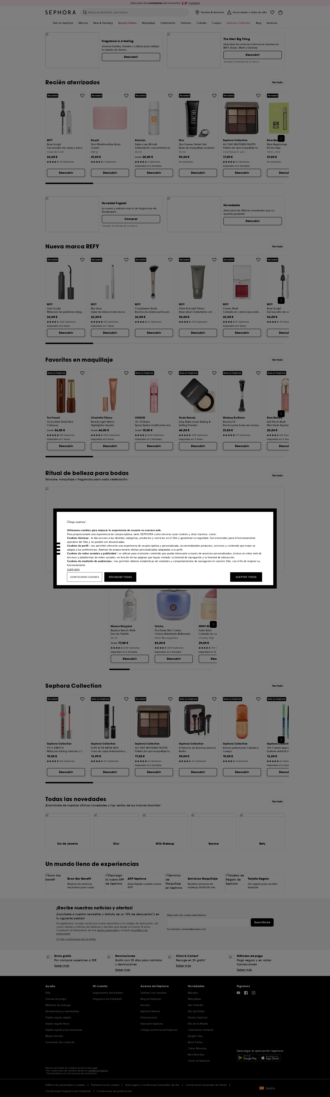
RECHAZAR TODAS (120, 577)
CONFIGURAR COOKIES (84, 577)
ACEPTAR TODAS (246, 577)
